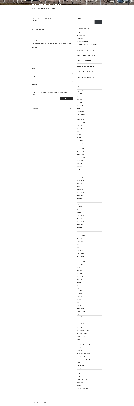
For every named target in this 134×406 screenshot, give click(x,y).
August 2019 (80, 279)
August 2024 (80, 160)
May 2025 (79, 134)
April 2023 (79, 206)
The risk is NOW (81, 38)
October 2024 (80, 154)
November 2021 (81, 238)
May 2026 (79, 99)
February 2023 (80, 212)
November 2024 (81, 151)
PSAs (78, 362)
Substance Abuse (81, 373)
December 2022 (81, 218)
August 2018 (80, 288)
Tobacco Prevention (82, 379)
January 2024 (80, 180)
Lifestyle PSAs (80, 350)
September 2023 (81, 192)
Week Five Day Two (88, 72)
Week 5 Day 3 (87, 60)
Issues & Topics (81, 347)
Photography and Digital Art (83, 359)
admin (79, 55)
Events (78, 339)
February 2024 (80, 177)
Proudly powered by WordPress (39, 402)
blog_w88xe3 (49, 18)
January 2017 (80, 305)
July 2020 (79, 267)
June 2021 (79, 247)
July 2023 (79, 198)
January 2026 (80, 111)
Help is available (81, 35)
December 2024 (81, 148)
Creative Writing (81, 336)
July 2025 (79, 128)
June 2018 (79, 293)
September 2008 (81, 311)
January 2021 (80, 250)
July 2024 (79, 163)
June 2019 (79, 285)
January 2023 (80, 215)
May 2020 (79, 270)
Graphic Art (80, 342)
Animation (79, 327)
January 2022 (80, 233)
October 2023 (80, 189)
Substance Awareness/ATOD (84, 376)
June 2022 (79, 230)
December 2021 (81, 235)
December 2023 (81, 183)
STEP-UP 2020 (81, 371)
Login (53, 8)
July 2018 (79, 290)
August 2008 (80, 314)
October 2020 (80, 259)
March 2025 (80, 140)
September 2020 (81, 261)
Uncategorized (39, 29)
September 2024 (81, 157)
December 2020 (81, 253)
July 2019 (79, 282)
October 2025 (80, 120)
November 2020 (81, 256)
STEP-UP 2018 (81, 368)
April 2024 (79, 172)
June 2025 (79, 131)
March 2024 (80, 175)
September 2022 (81, 221)
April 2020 (79, 273)
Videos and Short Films (82, 388)
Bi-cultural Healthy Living (83, 330)
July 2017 (79, 299)
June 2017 (79, 302)
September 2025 (81, 122)
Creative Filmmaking (82, 333)
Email (34, 76)
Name (34, 68)
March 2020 (80, 276)
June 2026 (79, 96)
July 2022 (79, 227)
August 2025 (80, 125)
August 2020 (80, 264)
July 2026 (79, 93)
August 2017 (80, 296)
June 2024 (79, 166)
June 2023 (79, 201)
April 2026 (79, 102)
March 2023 (80, 209)
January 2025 (80, 146)
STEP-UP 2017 (80, 365)
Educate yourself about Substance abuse (87, 44)
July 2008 (79, 317)
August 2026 (80, 91)
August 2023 (80, 195)
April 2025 (79, 137)
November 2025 (81, 117)
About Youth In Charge (43, 8)
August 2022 (80, 224)
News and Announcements (83, 353)
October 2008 (80, 308)
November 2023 (81, 186)
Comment (35, 47)
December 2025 (81, 114)
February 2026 (80, 108)
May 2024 (79, 169)
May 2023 (79, 204)
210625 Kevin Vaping (89, 55)
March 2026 (80, 105)
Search (79, 18)
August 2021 (80, 241)
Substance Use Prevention (83, 32)
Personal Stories (81, 356)
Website (34, 84)
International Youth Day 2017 (84, 344)
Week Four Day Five (88, 66)
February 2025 (80, 143)
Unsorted (79, 385)
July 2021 (79, 244)
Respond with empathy (82, 41)
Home (33, 8)
